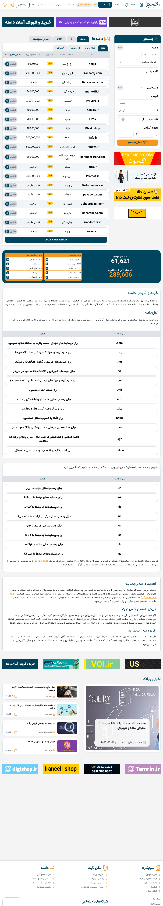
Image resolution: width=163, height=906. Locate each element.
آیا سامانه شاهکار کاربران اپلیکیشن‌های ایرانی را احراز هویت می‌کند (32, 707)
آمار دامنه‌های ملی (44, 874)
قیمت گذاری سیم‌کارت (64, 5)
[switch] (121, 119)
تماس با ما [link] (156, 904)
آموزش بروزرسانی (97, 883)
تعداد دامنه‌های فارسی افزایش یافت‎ (41, 723)
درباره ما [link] (157, 899)
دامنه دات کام (41, 561)
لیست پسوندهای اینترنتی (41, 878)
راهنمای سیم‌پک (97, 878)
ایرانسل (153, 887)
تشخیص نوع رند (44, 5)
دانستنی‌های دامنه (44, 887)
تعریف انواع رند (150, 874)
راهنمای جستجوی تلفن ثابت (92, 887)
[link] (12, 5)
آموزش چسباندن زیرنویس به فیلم (41, 741)
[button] (84, 4)
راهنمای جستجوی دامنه (41, 883)
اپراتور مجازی (151, 891)
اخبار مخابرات (98, 874)
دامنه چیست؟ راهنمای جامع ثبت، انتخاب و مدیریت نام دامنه (122, 726)
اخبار (32, 5)
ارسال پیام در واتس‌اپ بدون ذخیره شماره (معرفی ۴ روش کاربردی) (33, 689)
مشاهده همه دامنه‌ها (56, 240)
